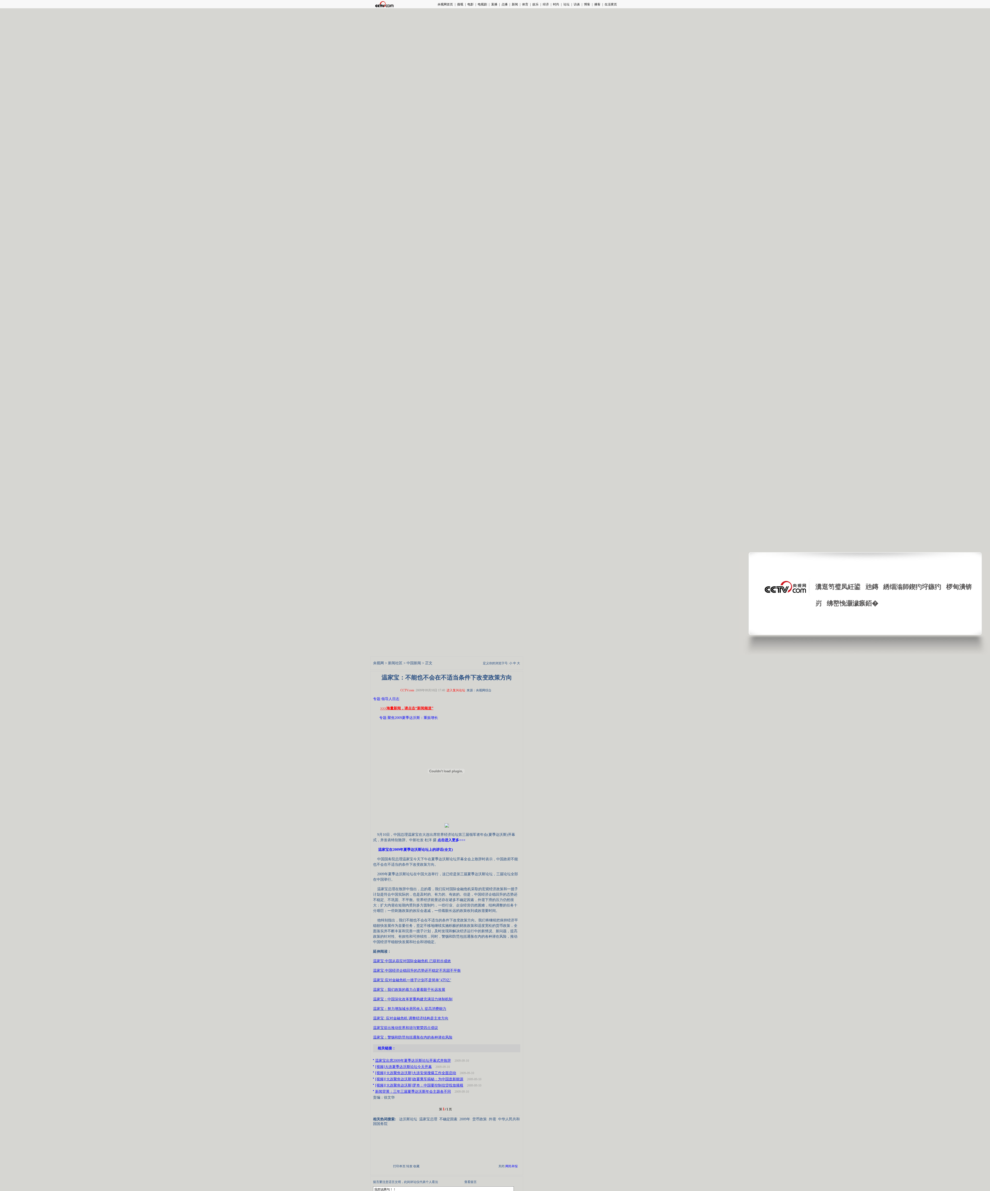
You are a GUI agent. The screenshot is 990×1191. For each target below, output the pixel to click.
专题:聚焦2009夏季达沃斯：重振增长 (408, 718)
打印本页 (399, 1166)
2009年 (464, 1119)
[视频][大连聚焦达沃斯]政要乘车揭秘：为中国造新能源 (419, 1079)
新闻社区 (395, 663)
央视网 (378, 663)
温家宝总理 (428, 1119)
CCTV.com (407, 690)
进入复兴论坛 (456, 690)
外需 (492, 1119)
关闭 (501, 1166)
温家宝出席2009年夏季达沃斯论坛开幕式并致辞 (413, 1061)
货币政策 (479, 1119)
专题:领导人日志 (386, 699)
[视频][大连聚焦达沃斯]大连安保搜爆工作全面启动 (415, 1073)
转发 (409, 1166)
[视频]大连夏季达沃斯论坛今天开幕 (403, 1067)
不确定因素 (448, 1119)
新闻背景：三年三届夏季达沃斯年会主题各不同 (413, 1091)
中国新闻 (414, 663)
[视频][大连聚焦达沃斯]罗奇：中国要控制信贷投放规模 (419, 1085)
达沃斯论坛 (408, 1119)
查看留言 (470, 1182)
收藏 (416, 1166)
